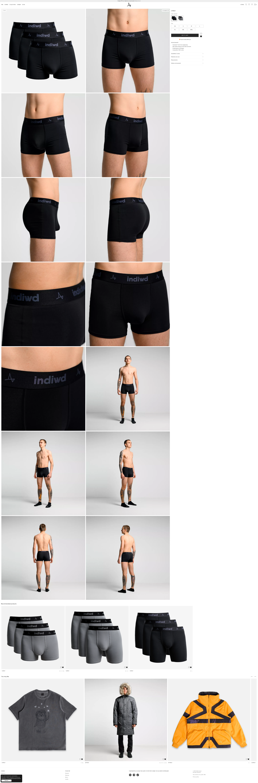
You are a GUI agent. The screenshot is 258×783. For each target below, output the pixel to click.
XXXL (191, 29)
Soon (23, 4)
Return (66, 777)
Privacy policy (196, 776)
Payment (67, 773)
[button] (252, 676)
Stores (242, 4)
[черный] (174, 18)
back (4, 10)
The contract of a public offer (199, 774)
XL (175, 29)
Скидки (19, 4)
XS (175, 26)
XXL (183, 29)
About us (3, 773)
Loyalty (66, 779)
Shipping (67, 775)
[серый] (181, 18)
